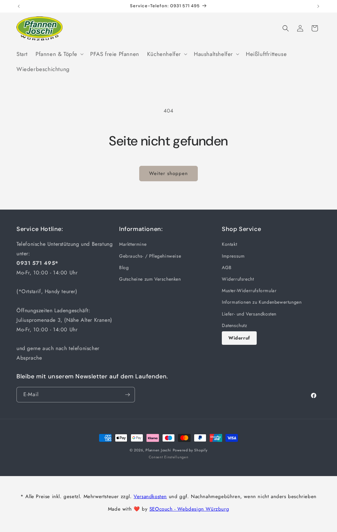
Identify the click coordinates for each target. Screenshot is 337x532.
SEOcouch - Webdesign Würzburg (189, 509)
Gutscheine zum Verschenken (150, 279)
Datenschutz (234, 325)
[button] (59, 54)
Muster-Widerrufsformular (249, 290)
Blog (124, 267)
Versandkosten (150, 496)
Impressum (233, 256)
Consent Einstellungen (169, 457)
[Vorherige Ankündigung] (19, 6)
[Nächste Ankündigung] (318, 6)
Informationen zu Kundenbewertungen (261, 302)
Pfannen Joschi (158, 450)
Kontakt (229, 244)
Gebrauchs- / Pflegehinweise (150, 256)
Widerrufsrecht (238, 279)
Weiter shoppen (168, 173)
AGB (227, 267)
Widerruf (239, 338)
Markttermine (132, 244)
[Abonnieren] (127, 394)
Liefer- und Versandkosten (249, 314)
